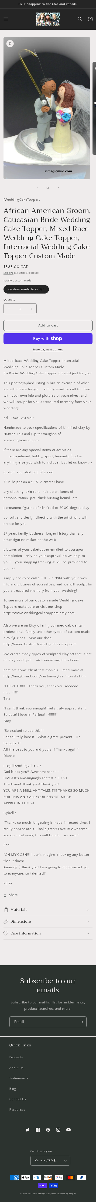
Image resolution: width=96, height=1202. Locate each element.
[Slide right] (58, 188)
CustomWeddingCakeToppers (42, 1194)
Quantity (9, 299)
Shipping (8, 273)
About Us (16, 1068)
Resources (17, 1110)
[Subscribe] (81, 1021)
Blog (12, 1089)
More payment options (48, 349)
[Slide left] (38, 188)
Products (16, 1057)
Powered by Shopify (66, 1194)
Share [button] (13, 895)
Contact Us (17, 1099)
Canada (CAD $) (46, 1160)
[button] (6, 19)
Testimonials (18, 1078)
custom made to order (26, 289)
